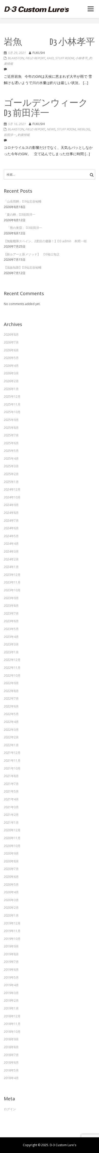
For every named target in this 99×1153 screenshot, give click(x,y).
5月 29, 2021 (17, 53)
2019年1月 (11, 1008)
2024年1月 (11, 567)
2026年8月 (11, 334)
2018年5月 (11, 1070)
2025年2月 (11, 474)
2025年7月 (11, 435)
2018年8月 (11, 1047)
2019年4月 (11, 985)
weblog (83, 129)
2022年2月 (11, 737)
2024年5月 (11, 536)
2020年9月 (11, 853)
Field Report (35, 58)
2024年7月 (11, 520)
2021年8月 (11, 776)
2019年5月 (11, 977)
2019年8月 (11, 954)
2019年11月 (12, 931)
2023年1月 (11, 652)
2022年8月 (11, 691)
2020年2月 (11, 907)
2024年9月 (11, 505)
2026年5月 (11, 358)
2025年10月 (12, 412)
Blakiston (16, 58)
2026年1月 (11, 389)
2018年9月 (11, 1039)
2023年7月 (11, 613)
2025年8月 (11, 428)
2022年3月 (11, 729)
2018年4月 (11, 1078)
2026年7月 (11, 342)
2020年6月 (11, 877)
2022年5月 (11, 714)
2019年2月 (11, 1000)
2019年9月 (11, 946)
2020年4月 (11, 892)
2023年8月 (11, 605)
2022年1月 (11, 745)
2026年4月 (11, 365)
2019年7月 (11, 962)
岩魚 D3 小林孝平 (49, 42)
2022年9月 (11, 683)
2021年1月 (11, 822)
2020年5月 (11, 884)
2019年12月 (12, 923)
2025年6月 (11, 443)
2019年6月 (11, 969)
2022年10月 (12, 675)
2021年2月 (11, 815)
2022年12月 (12, 660)
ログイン (10, 1109)
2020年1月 (11, 915)
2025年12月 (12, 396)
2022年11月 (12, 667)
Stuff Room (64, 58)
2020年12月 (12, 830)
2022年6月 (11, 706)
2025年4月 (11, 458)
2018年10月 (12, 1031)
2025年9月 (11, 420)
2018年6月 (11, 1062)
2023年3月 (11, 644)
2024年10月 (12, 497)
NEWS (51, 129)
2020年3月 (11, 900)
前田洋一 (10, 135)
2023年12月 (12, 575)
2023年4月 (11, 637)
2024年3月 (11, 551)
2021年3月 (11, 807)
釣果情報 (24, 135)
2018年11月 (12, 1024)
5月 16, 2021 (17, 124)
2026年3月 (11, 373)
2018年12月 (12, 1016)
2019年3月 (11, 993)
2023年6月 (11, 621)
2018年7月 (11, 1055)
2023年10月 (12, 590)
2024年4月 (11, 543)
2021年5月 (11, 791)
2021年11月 (12, 760)
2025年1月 (11, 482)
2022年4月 (11, 722)
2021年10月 (12, 768)
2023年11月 (12, 582)
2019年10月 (12, 939)
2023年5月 (11, 629)
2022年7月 (11, 698)
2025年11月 (12, 404)
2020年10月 (12, 846)
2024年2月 (11, 559)
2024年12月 (12, 489)
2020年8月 (11, 861)
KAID (50, 58)
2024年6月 (11, 528)
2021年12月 (12, 753)
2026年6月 (11, 350)
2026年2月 (11, 381)
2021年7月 (11, 784)
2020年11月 (12, 838)
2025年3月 (11, 466)
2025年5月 (11, 451)
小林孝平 (81, 58)
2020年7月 (11, 869)
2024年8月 (11, 513)
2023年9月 (11, 598)
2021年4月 (11, 799)
